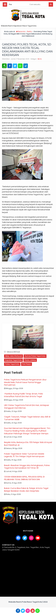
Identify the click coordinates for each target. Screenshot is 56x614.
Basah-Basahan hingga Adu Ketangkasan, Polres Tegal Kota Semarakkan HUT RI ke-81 (27, 466)
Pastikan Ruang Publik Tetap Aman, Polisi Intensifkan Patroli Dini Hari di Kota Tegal (23, 395)
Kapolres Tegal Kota (13, 360)
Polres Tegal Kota (12, 364)
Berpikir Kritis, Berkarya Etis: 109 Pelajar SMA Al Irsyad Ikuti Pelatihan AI (28, 443)
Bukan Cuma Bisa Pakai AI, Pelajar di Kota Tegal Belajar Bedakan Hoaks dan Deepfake (26, 489)
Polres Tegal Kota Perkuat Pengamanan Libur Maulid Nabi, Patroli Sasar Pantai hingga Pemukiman (25, 382)
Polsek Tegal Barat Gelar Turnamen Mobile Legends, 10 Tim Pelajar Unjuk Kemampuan (24, 455)
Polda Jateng (30, 360)
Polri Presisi (26, 364)
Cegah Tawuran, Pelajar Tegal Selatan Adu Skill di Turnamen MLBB (27, 418)
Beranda (21, 31)
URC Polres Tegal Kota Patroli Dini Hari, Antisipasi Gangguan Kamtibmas (26, 406)
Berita (29, 31)
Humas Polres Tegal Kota (35, 356)
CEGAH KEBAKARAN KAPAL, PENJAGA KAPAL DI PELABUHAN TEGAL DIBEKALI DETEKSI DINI (24, 478)
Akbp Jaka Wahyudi (13, 356)
